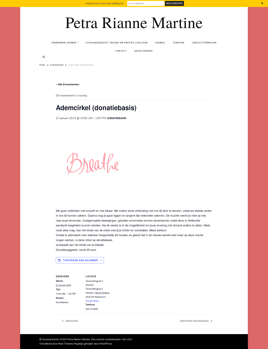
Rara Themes (65, 343)
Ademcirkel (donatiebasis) (194, 320)
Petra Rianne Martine (134, 22)
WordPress (105, 343)
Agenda (160, 42)
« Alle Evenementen (67, 84)
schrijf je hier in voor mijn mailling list (104, 3)
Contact (121, 51)
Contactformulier (204, 42)
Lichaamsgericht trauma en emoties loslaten (116, 42)
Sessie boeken (143, 51)
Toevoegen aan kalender (80, 260)
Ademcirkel (71, 320)
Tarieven (178, 42)
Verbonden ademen (63, 42)
